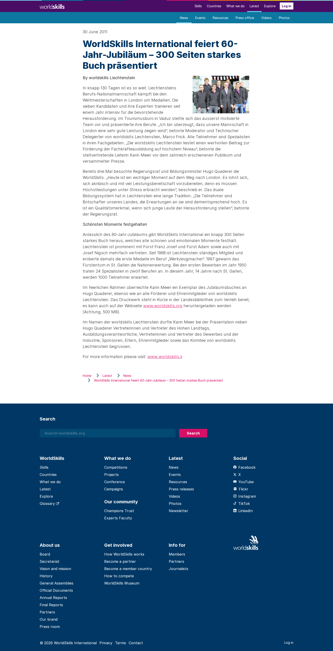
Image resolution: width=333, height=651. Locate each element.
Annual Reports (53, 597)
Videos (266, 18)
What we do (235, 6)
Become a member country (128, 568)
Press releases (181, 489)
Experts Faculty (118, 518)
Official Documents (56, 590)
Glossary (48, 503)
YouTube (246, 482)
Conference (114, 482)
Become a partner (120, 561)
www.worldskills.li (164, 356)
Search (193, 433)
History (46, 576)
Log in (286, 6)
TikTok (244, 503)
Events (200, 18)
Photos (284, 18)
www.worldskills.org (162, 305)
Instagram (247, 496)
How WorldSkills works (124, 554)
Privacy (105, 643)
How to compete (119, 576)
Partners (47, 612)
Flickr (243, 489)
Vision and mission (55, 568)
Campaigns (113, 489)
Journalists (178, 568)
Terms (120, 643)
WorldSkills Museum (121, 583)
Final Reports (51, 605)
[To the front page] (52, 6)
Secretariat (49, 561)
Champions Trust (119, 510)
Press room (50, 626)
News (184, 18)
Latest (254, 6)
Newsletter (178, 510)
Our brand (49, 619)
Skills (198, 6)
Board (45, 554)
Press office (245, 18)
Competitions (115, 467)
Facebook (247, 467)
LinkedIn (245, 510)
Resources (220, 18)
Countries (214, 6)
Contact (136, 643)
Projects (111, 474)
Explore (269, 6)
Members (177, 554)
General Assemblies (56, 583)
